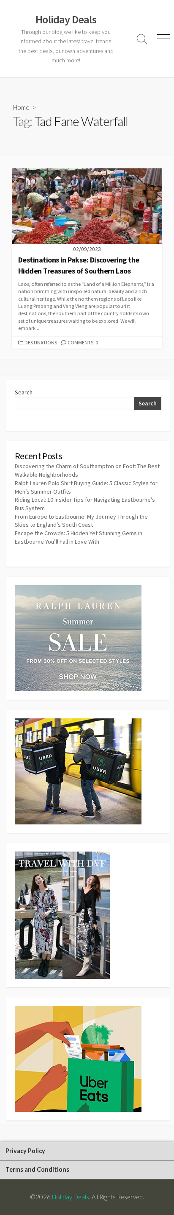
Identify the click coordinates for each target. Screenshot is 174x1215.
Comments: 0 (83, 342)
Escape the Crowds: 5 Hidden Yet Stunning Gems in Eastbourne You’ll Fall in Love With (78, 537)
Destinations (40, 342)
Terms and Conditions (37, 1169)
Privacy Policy (25, 1150)
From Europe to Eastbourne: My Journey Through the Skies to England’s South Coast (81, 521)
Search (24, 392)
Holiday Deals (70, 1197)
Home (21, 107)
